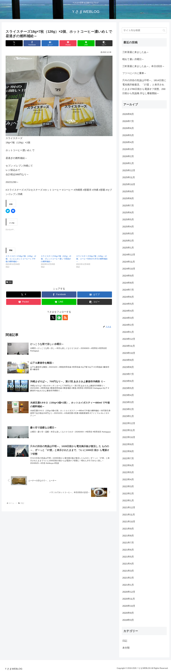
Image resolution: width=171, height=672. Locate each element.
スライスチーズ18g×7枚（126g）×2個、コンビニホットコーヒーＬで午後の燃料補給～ (21, 259)
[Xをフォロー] (53, 317)
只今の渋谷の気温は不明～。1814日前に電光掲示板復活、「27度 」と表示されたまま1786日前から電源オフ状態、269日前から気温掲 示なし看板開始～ (144, 87)
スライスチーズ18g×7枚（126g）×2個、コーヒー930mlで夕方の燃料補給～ (92, 259)
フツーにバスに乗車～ (134, 73)
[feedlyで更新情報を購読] (59, 317)
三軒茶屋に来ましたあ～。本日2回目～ (143, 66)
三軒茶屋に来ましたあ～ (135, 52)
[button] (103, 43)
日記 (10, 282)
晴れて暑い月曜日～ (133, 59)
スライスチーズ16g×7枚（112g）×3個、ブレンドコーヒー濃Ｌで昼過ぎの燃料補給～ (56, 259)
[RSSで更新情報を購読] (65, 317)
